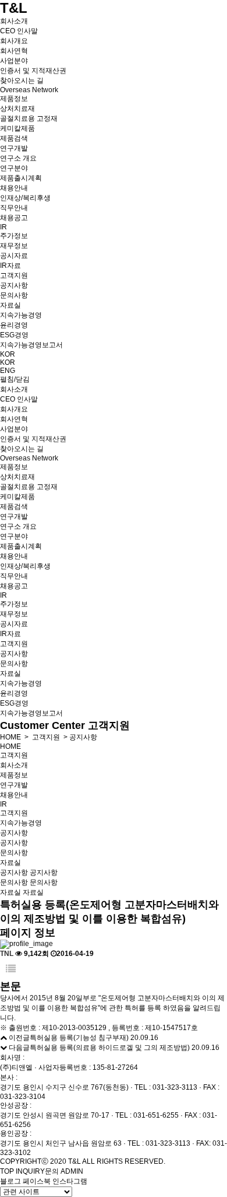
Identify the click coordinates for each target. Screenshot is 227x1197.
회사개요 (14, 41)
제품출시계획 (21, 178)
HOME (10, 737)
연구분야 (14, 168)
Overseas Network (29, 90)
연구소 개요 (18, 158)
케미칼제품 (17, 128)
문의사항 (14, 295)
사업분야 (14, 61)
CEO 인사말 (19, 31)
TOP (7, 1171)
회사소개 (14, 21)
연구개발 (14, 148)
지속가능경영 (21, 315)
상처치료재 (17, 108)
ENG (7, 371)
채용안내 (14, 188)
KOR (7, 354)
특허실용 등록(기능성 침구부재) (79, 1038)
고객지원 (14, 275)
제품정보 (14, 99)
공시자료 (14, 256)
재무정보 (14, 246)
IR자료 (10, 265)
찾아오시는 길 (22, 80)
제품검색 (14, 138)
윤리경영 (14, 325)
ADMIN (72, 1171)
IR (3, 227)
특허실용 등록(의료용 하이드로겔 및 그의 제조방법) (110, 1048)
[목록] (11, 969)
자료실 (10, 305)
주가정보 (14, 236)
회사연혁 (14, 51)
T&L (13, 8)
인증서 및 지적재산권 (33, 71)
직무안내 (14, 208)
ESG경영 (14, 335)
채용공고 (14, 218)
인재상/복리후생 (25, 198)
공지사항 (14, 285)
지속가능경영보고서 (31, 345)
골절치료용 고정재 (29, 118)
